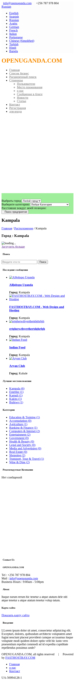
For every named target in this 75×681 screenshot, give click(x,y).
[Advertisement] (37, 153)
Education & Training (24, 417)
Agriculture (18, 424)
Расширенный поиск (23, 77)
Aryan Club (17, 365)
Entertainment (19, 434)
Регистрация (17, 108)
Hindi (12, 47)
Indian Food (17, 347)
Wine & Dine (19, 462)
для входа (15, 111)
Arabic (13, 23)
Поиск (42, 262)
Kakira (15, 398)
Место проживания (29, 87)
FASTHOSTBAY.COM (20, 657)
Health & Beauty (21, 441)
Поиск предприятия (15, 211)
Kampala (16, 388)
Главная (14, 70)
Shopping (17, 455)
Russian (6, 6)
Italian (13, 34)
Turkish (13, 44)
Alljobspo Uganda (21, 284)
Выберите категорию (15, 204)
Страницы (16, 80)
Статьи (21, 101)
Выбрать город (11, 200)
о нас (20, 90)
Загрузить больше (13, 246)
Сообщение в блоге (29, 94)
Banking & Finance (23, 427)
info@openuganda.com (17, 3)
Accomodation (20, 420)
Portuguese (16, 37)
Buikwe (16, 402)
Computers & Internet (24, 431)
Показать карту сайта (15, 615)
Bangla (13, 51)
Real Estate (18, 451)
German (14, 27)
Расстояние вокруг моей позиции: (24, 208)
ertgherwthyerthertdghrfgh (27, 328)
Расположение (23, 228)
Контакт (14, 104)
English (13, 13)
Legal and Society (22, 445)
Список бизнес (19, 73)
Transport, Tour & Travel (26, 458)
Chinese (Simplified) (21, 40)
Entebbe (16, 392)
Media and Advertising (25, 448)
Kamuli (15, 395)
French (13, 30)
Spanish (14, 16)
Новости (22, 97)
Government (19, 438)
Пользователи (26, 83)
